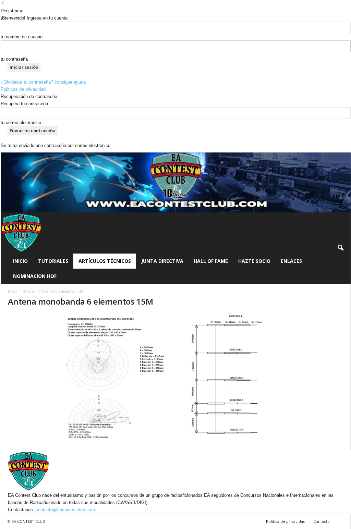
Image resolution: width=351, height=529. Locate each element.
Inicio (20, 261)
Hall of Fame (211, 261)
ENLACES (291, 261)
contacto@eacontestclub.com (65, 509)
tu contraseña (14, 59)
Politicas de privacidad (23, 89)
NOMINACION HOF (35, 276)
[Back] (3, 3)
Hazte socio (254, 261)
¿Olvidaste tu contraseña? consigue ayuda (43, 82)
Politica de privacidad (285, 521)
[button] (340, 248)
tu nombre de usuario (22, 36)
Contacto (321, 521)
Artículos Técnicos (104, 261)
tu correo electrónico (21, 122)
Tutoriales (53, 261)
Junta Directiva (162, 261)
